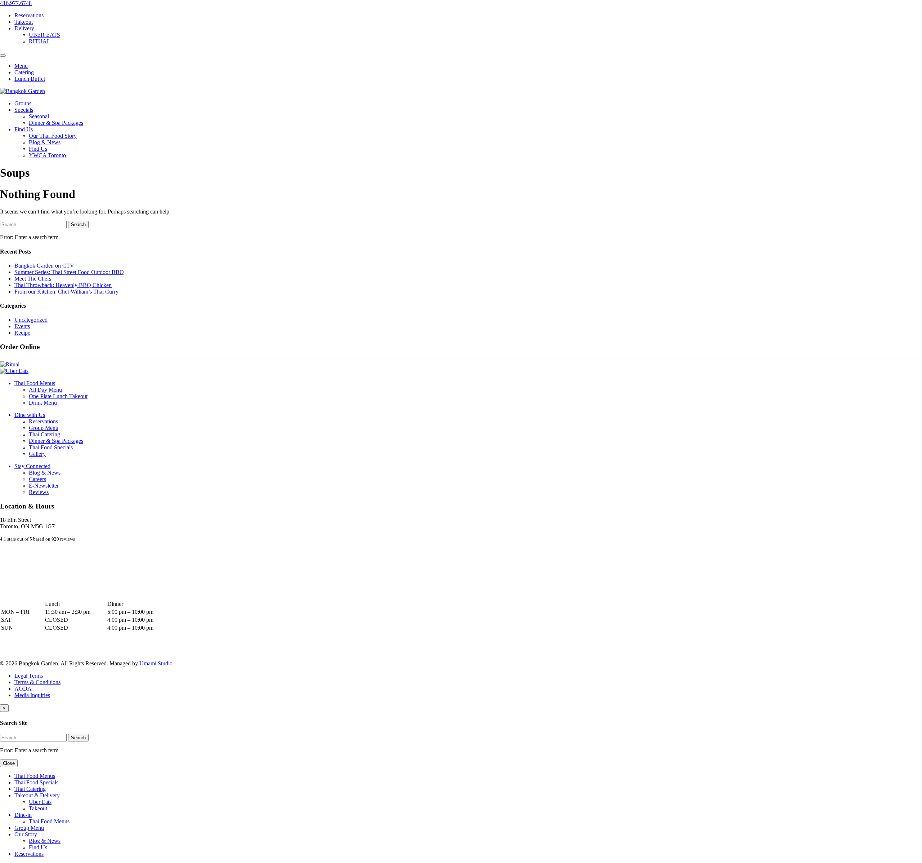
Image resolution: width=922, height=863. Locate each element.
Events (22, 326)
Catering (24, 72)
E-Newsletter (44, 486)
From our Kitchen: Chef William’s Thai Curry (66, 292)
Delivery (24, 28)
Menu (21, 66)
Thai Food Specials (51, 447)
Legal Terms (28, 676)
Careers (37, 479)
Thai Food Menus (34, 383)
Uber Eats (40, 802)
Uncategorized (31, 320)
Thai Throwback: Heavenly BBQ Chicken (63, 285)
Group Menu (43, 428)
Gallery (37, 454)
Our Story (25, 834)
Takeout (23, 22)
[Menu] (3, 55)
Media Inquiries (32, 695)
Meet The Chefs (32, 279)
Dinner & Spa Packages (56, 123)
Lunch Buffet (29, 79)
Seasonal (39, 116)
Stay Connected (32, 466)
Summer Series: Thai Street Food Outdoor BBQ (69, 272)
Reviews (39, 492)
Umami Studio (156, 663)
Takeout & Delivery (37, 795)
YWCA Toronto (47, 155)
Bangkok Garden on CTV (44, 266)
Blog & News (45, 142)
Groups (22, 103)
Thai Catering (44, 434)
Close (9, 763)
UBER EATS (44, 35)
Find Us (23, 129)
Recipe (22, 333)
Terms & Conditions (37, 682)
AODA (23, 689)
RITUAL (39, 41)
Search (78, 224)
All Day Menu (45, 390)
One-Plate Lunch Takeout (58, 396)
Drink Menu (43, 403)
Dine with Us (29, 415)
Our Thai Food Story (53, 136)
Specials (23, 110)
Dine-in (23, 815)
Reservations (29, 15)
